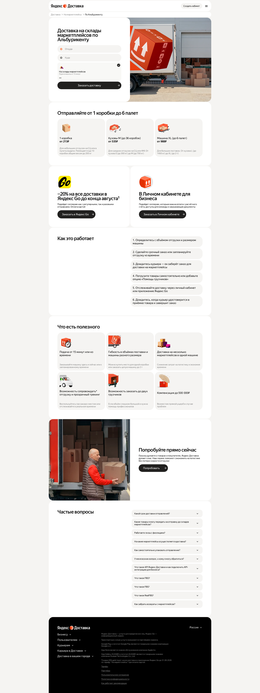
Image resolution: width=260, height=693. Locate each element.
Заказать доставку (89, 85)
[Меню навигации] (206, 6)
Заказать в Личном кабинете (161, 214)
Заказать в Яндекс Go (75, 214)
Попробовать (151, 468)
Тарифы (104, 666)
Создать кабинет (191, 6)
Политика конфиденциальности (115, 679)
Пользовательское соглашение (115, 675)
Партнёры (105, 671)
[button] (167, 513)
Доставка (55, 14)
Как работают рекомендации (114, 683)
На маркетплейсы (73, 14)
